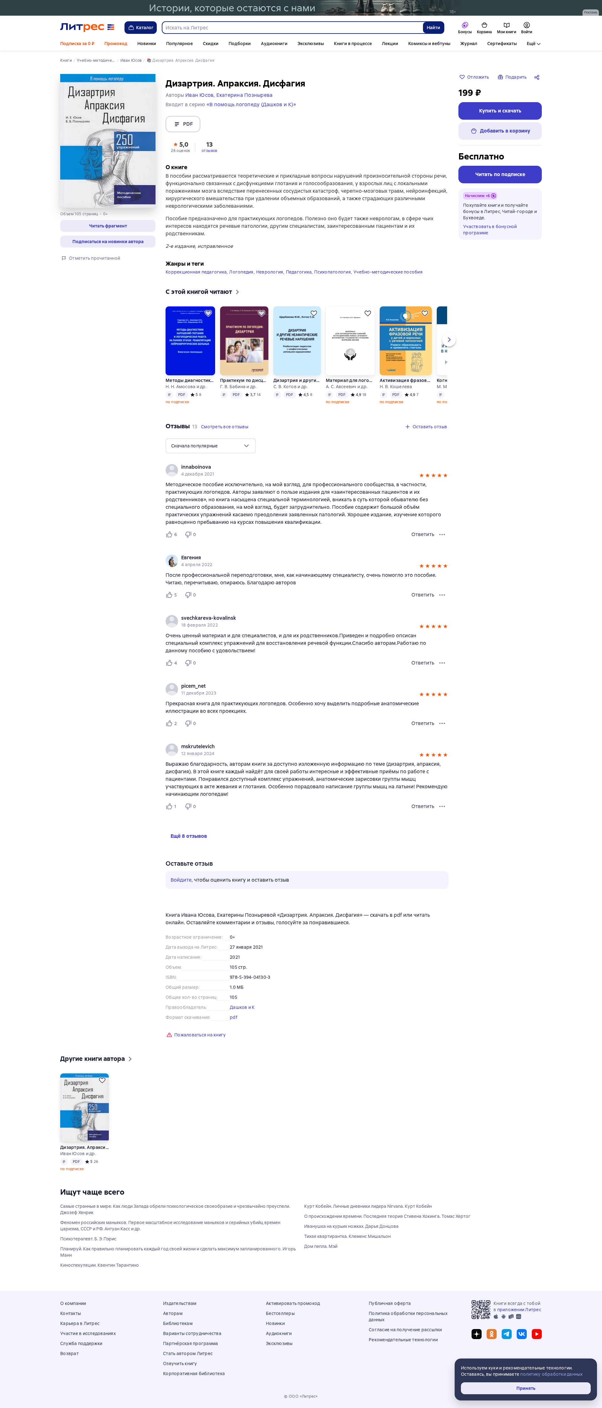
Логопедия (241, 272)
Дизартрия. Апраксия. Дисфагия (84, 1147)
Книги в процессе (353, 43)
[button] (181, 146)
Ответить (422, 534)
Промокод (115, 43)
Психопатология (332, 272)
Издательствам (179, 1303)
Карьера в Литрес (79, 1323)
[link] (298, 467)
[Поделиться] (538, 77)
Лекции (390, 43)
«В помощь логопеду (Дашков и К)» (251, 104)
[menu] (211, 445)
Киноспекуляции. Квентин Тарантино (99, 1265)
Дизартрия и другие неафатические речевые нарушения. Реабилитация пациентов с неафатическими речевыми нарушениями (297, 380)
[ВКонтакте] (522, 1334)
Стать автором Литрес (188, 1353)
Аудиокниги (274, 43)
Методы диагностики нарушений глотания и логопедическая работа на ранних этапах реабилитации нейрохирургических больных (190, 380)
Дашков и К (242, 1007)
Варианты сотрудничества (192, 1333)
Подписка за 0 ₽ (77, 43)
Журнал (468, 43)
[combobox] (292, 27)
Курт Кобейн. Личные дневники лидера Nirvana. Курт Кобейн (368, 1206)
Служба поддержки (81, 1343)
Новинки (146, 43)
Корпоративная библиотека (194, 1373)
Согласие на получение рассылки (405, 1329)
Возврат (69, 1353)
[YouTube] (537, 1334)
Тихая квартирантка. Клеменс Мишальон (347, 1236)
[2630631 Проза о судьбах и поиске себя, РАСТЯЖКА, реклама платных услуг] (301, 8)
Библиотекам (178, 1323)
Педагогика (299, 272)
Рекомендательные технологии (403, 1340)
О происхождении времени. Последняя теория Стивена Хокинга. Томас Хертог (387, 1216)
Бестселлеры (280, 1313)
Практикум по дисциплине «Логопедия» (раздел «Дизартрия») (244, 380)
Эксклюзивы (311, 43)
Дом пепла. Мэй (320, 1246)
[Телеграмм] (507, 1334)
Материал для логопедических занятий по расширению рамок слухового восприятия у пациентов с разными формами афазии (350, 380)
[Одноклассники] (492, 1334)
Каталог (145, 27)
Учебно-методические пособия (388, 272)
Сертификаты (502, 43)
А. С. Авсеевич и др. (346, 386)
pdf (233, 1017)
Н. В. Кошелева (396, 386)
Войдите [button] (181, 880)
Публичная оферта (390, 1303)
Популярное (179, 43)
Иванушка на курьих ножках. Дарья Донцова (351, 1226)
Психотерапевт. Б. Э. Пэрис (88, 1239)
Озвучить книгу (180, 1363)
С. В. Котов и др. (290, 386)
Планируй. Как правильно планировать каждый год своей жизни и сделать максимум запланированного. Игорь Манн (178, 1252)
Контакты (70, 1313)
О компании (73, 1303)
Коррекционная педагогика (196, 272)
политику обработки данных (551, 1374)
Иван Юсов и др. (78, 1153)
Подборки (240, 43)
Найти (433, 27)
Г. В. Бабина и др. (238, 386)
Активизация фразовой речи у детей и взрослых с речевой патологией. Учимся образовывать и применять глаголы (405, 380)
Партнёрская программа (190, 1343)
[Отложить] (208, 313)
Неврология (269, 272)
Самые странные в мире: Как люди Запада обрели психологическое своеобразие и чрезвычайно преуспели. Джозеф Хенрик (175, 1209)
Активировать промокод (293, 1303)
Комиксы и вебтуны (429, 43)
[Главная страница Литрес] (87, 27)
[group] (307, 470)
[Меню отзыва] (442, 534)
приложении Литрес (519, 1309)
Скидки (211, 43)
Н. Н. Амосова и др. (186, 386)
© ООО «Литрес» (301, 1396)
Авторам (172, 1313)
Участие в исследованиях (88, 1333)
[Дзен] (477, 1334)
